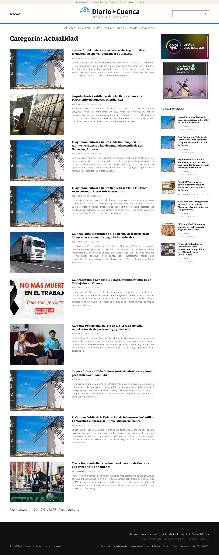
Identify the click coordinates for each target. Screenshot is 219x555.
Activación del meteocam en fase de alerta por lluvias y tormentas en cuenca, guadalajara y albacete (109, 52)
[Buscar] (206, 13)
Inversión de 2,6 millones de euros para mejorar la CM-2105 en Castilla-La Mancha (193, 120)
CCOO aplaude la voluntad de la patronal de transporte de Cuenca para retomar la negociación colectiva (111, 235)
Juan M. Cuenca (78, 58)
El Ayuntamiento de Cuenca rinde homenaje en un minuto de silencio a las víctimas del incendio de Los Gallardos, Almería (107, 145)
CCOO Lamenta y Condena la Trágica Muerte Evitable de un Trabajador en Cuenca (112, 281)
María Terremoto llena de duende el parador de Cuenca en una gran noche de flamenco (111, 465)
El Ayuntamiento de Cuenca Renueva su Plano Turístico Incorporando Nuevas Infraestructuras (109, 189)
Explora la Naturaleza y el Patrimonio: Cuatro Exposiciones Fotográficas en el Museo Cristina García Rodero (191, 249)
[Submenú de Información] (155, 28)
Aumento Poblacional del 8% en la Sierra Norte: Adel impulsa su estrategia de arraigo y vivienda (107, 327)
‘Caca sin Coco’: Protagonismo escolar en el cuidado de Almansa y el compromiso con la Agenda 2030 (193, 205)
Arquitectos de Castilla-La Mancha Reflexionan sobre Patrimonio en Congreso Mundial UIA (108, 97)
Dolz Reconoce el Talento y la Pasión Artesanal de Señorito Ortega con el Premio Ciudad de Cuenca (192, 141)
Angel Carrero (78, 471)
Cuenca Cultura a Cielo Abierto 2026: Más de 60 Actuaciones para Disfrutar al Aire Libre (112, 373)
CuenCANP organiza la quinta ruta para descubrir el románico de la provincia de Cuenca (191, 186)
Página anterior (19, 509)
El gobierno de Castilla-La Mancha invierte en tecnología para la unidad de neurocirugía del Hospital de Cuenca (193, 163)
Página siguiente (69, 509)
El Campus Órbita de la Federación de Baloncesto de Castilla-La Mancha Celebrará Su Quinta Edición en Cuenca (113, 419)
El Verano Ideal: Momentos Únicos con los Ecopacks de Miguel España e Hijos (192, 227)
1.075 (52, 509)
